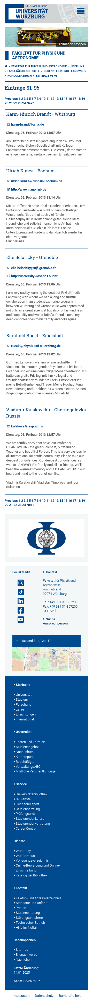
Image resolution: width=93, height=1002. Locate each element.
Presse (21, 908)
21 (11, 103)
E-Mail (51, 611)
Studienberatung (28, 809)
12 (52, 99)
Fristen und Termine (30, 742)
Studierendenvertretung (33, 823)
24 (24, 103)
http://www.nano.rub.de (28, 189)
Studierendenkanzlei (30, 819)
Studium (22, 699)
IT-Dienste (23, 799)
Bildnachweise (26, 955)
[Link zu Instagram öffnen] (18, 583)
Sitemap (22, 950)
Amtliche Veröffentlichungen (36, 771)
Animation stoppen (72, 44)
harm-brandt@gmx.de (27, 124)
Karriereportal (25, 757)
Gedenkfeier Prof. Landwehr (65, 71)
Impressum (21, 996)
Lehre (20, 709)
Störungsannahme (29, 918)
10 (43, 99)
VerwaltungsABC (28, 767)
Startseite (23, 685)
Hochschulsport (27, 804)
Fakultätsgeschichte (23, 71)
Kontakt (51, 572)
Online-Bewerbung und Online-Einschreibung (38, 867)
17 (74, 99)
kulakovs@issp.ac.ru (27, 426)
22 (15, 103)
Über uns (77, 66)
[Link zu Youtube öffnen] (18, 619)
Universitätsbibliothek (31, 794)
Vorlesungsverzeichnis (32, 860)
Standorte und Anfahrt (32, 903)
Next (79, 37)
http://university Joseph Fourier (34, 276)
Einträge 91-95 (46, 75)
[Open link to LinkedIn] (18, 601)
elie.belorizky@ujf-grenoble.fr (33, 268)
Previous (11, 99)
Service (21, 784)
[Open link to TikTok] (18, 592)
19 (83, 99)
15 (65, 99)
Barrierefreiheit (70, 996)
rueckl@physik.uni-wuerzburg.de (36, 346)
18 (79, 99)
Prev (13, 37)
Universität (24, 695)
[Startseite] (6, 66)
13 (57, 99)
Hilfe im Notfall (26, 927)
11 (48, 99)
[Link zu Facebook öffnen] (18, 610)
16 (70, 99)
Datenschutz (44, 996)
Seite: (18, 981)
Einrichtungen (26, 714)
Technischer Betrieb (30, 923)
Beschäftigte (25, 762)
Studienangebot (27, 747)
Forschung (23, 704)
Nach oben (24, 959)
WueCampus (25, 856)
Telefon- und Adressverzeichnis (38, 898)
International (25, 719)
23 (19, 103)
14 (61, 99)
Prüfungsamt (25, 814)
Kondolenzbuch (19, 75)
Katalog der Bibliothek (31, 875)
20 (6, 103)
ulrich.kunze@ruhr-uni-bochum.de (36, 181)
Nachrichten (25, 752)
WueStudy (23, 851)
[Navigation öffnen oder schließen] (80, 11)
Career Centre (26, 828)
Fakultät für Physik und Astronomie (39, 66)
